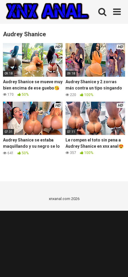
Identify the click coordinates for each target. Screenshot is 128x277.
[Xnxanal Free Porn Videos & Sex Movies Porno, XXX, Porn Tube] (47, 12)
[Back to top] (117, 265)
